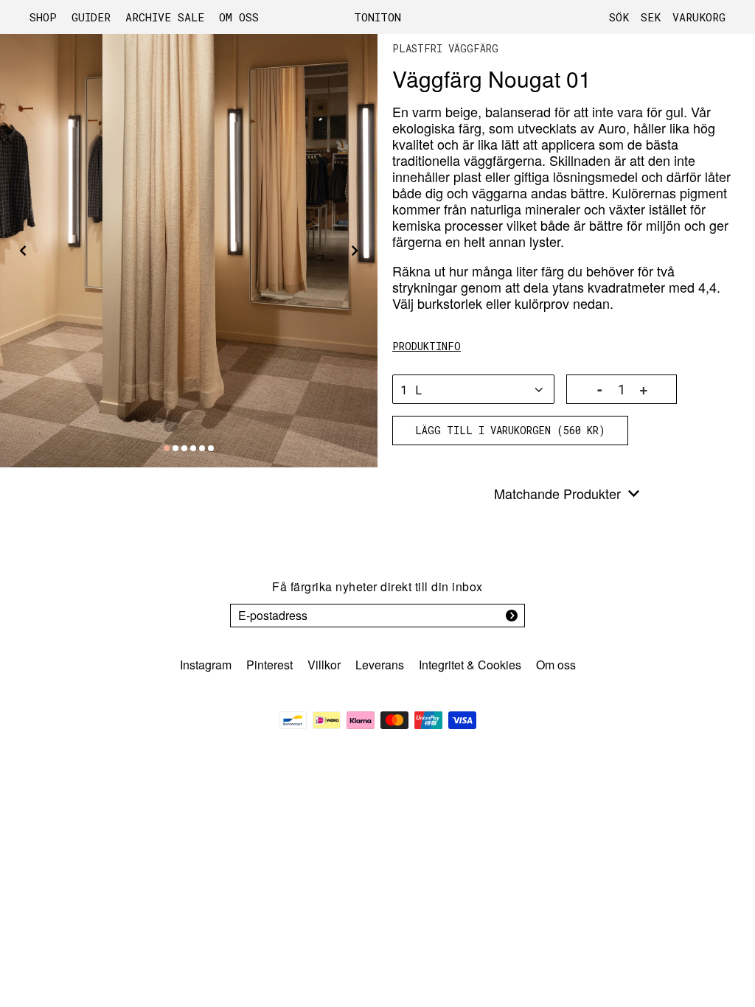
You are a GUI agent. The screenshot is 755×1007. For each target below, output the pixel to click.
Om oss (239, 17)
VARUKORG (699, 17)
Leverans (379, 664)
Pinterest (269, 664)
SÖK (619, 17)
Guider (91, 17)
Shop (43, 17)
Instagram (206, 664)
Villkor (324, 664)
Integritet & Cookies (470, 664)
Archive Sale (164, 17)
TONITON (377, 17)
